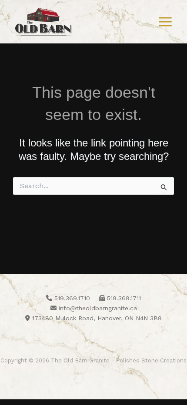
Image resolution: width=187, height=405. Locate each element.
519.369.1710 (71, 298)
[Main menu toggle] (165, 22)
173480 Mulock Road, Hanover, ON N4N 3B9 (96, 318)
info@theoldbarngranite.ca (97, 308)
